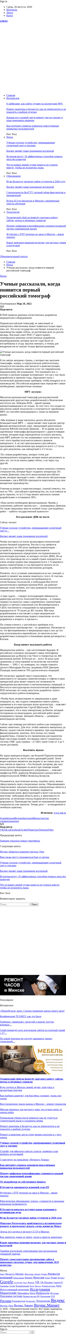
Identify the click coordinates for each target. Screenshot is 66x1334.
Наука (9, 137)
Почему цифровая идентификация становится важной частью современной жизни (36, 227)
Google (6, 1281)
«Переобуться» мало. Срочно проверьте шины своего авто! (32, 1011)
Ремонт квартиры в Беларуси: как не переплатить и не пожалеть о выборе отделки (36, 110)
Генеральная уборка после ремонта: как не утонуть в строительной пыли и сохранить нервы (29, 1119)
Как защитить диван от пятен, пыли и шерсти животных (31, 1237)
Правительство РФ (31, 1296)
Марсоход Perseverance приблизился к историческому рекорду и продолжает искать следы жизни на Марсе (31, 1225)
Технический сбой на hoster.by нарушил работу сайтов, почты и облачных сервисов (32, 219)
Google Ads (18, 1283)
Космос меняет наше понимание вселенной (30, 151)
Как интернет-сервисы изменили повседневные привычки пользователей (32, 127)
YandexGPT (58, 1282)
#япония (10, 818)
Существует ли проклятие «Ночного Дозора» (25, 1159)
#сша (2, 818)
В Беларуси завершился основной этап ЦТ (24, 1187)
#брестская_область (32, 1274)
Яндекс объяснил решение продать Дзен (22, 851)
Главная (10, 95)
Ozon (25, 1283)
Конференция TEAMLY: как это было (20, 1016)
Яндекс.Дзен (6, 1305)
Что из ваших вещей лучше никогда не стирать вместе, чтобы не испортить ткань (32, 166)
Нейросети (42, 1293)
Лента (9, 12)
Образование (13, 176)
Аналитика (4, 1286)
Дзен (58, 1285)
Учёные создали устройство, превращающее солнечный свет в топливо (30, 144)
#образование (18, 1278)
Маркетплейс (8, 1293)
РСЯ (53, 1296)
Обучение (54, 1293)
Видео (32, 1286)
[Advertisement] (33, 58)
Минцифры (23, 1293)
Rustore (31, 1282)
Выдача (38, 1286)
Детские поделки (48, 1286)
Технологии (13, 212)
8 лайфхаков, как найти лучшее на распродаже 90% (34, 103)
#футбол (61, 1278)
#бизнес (19, 1274)
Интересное (12, 98)
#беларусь (10, 1274)
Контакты (11, 9)
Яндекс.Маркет (47, 1305)
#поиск (29, 1277)
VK (37, 1282)
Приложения (45, 1296)
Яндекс (58, 1300)
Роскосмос (31, 1301)
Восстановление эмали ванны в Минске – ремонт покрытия (33, 1104)
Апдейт (12, 1286)
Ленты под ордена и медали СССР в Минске (25, 1231)
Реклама (5, 1300)
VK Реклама (46, 1282)
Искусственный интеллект (14, 1289)
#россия (38, 1277)
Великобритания (24, 818)
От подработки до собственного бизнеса (23, 1181)
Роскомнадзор (18, 1301)
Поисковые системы (11, 1296)
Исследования (40, 1289)
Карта (9, 15)
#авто (2, 1274)
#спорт (47, 1278)
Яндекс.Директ (23, 1305)
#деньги (44, 1274)
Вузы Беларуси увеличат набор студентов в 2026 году (35, 181)
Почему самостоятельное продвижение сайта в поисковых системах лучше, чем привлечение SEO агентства (29, 1262)
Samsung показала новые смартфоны (20, 840)
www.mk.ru (60, 812)
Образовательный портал (14, 256)
